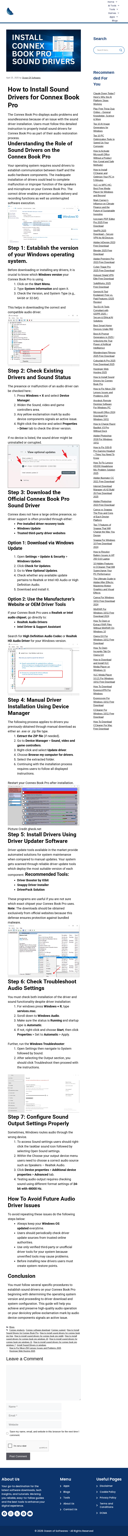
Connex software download (38, 1330)
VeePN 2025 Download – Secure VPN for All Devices (103, 234)
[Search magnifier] (121, 50)
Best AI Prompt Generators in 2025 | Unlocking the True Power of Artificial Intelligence (103, 340)
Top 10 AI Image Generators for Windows (101, 127)
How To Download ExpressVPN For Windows (102, 690)
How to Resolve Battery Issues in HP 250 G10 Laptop (103, 555)
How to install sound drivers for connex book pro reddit (39, 1336)
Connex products (17, 1330)
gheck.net (34, 829)
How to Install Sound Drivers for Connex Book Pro (103, 380)
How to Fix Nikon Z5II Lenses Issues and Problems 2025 (35, 1348)
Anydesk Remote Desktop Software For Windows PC (102, 404)
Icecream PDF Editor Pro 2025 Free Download (104, 222)
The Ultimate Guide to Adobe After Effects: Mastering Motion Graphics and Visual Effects (104, 585)
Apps (112, 16)
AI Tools (112, 5)
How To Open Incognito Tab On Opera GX (102, 651)
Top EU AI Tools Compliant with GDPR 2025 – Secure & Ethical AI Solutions (103, 313)
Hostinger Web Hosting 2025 (22, 1351)
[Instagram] (11, 1513)
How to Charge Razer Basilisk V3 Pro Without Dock (104, 427)
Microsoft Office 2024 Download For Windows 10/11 (104, 416)
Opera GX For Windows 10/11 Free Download (103, 640)
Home (111, 1)
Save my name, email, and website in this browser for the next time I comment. (44, 1433)
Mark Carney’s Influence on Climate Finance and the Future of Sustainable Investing (104, 207)
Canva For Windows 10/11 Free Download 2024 (104, 601)
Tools (112, 9)
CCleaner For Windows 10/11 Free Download (103, 713)
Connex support (58, 1330)
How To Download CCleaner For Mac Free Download (102, 725)
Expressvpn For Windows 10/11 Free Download (103, 702)
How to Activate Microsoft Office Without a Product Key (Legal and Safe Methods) (103, 158)
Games (112, 13)
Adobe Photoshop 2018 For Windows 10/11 (102, 439)
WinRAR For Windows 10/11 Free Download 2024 (103, 612)
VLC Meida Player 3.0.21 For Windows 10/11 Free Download (104, 678)
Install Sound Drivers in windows (31, 1345)
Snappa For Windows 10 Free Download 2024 (104, 543)
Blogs (115, 20)
